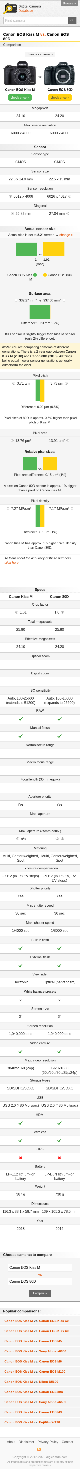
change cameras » (40, 54)
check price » (20, 97)
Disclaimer (26, 1442)
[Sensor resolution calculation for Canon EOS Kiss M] (10, 196)
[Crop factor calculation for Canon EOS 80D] (62, 612)
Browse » (69, 3)
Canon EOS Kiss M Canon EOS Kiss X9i (37, 1331)
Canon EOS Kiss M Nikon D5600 (31, 1381)
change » (66, 235)
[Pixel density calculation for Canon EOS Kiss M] (8, 508)
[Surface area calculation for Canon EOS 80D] (64, 299)
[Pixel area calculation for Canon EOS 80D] (68, 440)
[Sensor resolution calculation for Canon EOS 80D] (70, 196)
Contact (67, 1442)
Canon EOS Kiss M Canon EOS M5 (33, 1341)
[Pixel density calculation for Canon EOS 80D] (72, 508)
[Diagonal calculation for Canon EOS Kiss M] (12, 213)
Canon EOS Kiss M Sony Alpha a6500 (35, 1402)
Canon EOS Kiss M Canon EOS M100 (34, 1371)
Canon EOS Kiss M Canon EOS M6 (33, 1361)
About (11, 1442)
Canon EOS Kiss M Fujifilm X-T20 (32, 1422)
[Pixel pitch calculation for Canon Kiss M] (14, 383)
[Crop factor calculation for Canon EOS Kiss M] (16, 612)
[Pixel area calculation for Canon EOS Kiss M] (12, 440)
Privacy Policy (48, 1442)
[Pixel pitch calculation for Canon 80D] (66, 383)
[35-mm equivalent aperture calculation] (18, 838)
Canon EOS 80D (60, 90)
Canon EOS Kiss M (20, 90)
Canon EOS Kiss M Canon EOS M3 (33, 1412)
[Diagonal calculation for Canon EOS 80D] (68, 213)
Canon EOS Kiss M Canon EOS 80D (33, 1392)
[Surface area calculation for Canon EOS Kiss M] (16, 299)
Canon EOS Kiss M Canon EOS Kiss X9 (36, 1321)
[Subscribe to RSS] (39, 1449)
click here (11, 562)
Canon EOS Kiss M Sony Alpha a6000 (35, 1351)
